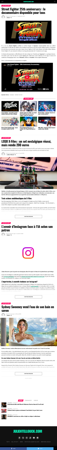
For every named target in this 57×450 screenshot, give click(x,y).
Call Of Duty (14, 441)
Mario (21, 441)
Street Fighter (18, 94)
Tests (8, 441)
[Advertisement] (28, 388)
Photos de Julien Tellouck (32, 441)
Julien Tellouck (10, 154)
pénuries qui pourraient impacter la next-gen (32, 276)
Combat (12, 94)
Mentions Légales (46, 441)
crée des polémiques (9, 276)
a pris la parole (34, 286)
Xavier (8, 17)
